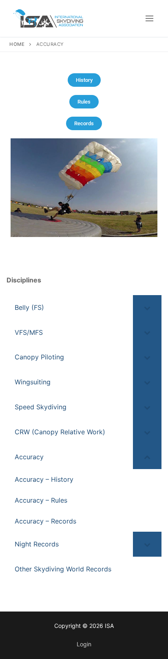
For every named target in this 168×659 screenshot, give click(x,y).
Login (84, 644)
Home (16, 44)
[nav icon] (149, 18)
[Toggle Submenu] (147, 307)
